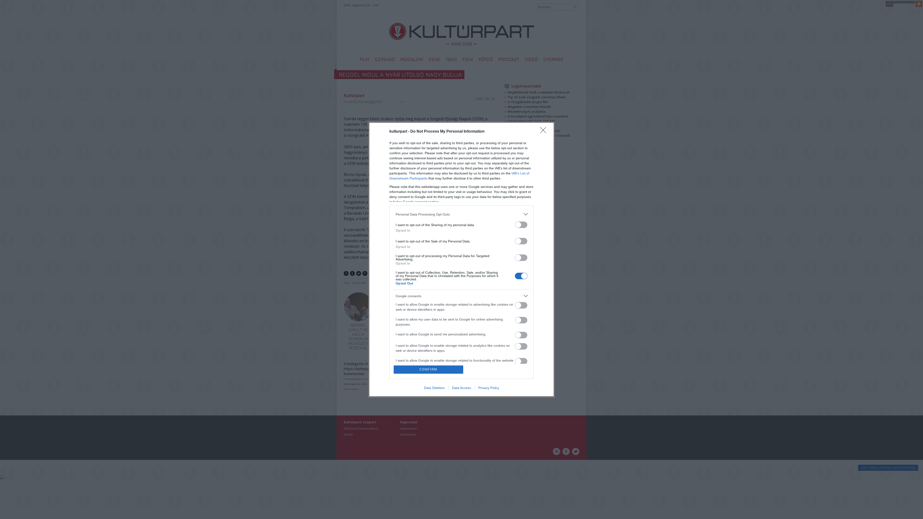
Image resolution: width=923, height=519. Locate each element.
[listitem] (461, 214)
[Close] (544, 131)
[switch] (521, 225)
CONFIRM (428, 369)
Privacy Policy (488, 388)
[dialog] (461, 259)
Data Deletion (434, 388)
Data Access (461, 388)
